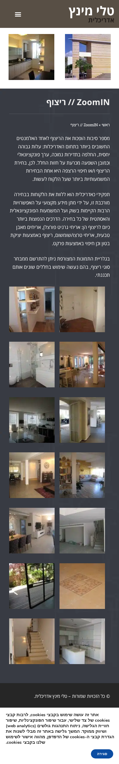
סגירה (102, 753)
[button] (18, 14)
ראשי (106, 124)
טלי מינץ (91, 10)
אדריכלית (101, 20)
